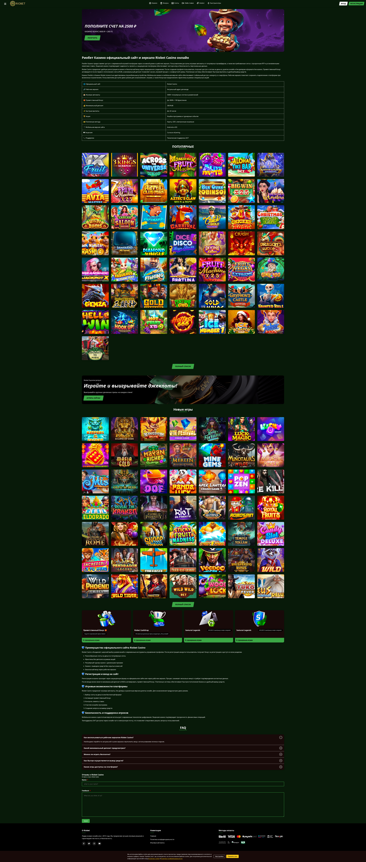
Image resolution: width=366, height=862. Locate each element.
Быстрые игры (215, 3)
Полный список (183, 366)
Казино (154, 3)
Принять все (232, 856)
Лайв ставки (189, 3)
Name (84, 780)
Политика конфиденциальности (162, 839)
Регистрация (356, 3)
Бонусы (166, 3)
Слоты (176, 3)
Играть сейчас (93, 398)
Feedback (85, 791)
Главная (153, 836)
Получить (92, 38)
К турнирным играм (91, 640)
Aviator (202, 3)
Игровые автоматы (157, 843)
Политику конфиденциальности (171, 859)
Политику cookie (154, 859)
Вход (343, 3)
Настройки (219, 856)
